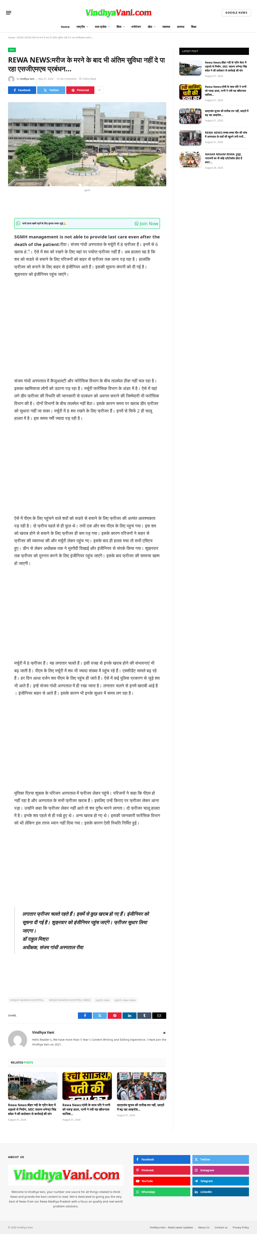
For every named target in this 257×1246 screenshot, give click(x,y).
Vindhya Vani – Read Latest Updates (171, 1227)
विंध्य (119, 27)
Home (65, 27)
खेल (150, 27)
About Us (203, 1227)
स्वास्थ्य (166, 27)
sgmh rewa (103, 1000)
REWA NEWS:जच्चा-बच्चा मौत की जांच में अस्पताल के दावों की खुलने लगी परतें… (226, 134)
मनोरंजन (136, 27)
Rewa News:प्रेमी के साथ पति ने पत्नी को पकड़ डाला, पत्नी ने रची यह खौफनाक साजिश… (86, 1109)
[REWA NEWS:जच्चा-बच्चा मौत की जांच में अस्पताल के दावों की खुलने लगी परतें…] (190, 137)
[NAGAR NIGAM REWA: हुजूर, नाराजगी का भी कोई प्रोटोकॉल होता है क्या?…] (190, 159)
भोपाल (12, 49)
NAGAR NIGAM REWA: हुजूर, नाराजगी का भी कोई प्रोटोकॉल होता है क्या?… (223, 158)
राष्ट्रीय (80, 27)
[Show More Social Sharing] (99, 90)
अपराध (180, 27)
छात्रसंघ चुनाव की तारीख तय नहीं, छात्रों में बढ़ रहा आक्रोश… (140, 1107)
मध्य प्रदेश (100, 27)
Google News (236, 12)
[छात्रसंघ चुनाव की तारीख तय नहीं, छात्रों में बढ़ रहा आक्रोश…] (141, 1086)
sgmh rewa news (125, 1000)
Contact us (221, 1227)
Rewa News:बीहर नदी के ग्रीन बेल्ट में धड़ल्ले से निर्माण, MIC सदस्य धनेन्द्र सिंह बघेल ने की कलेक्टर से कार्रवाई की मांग (32, 1109)
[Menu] (8, 12)
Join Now (148, 223)
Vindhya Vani (27, 79)
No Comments (68, 79)
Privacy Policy (241, 1227)
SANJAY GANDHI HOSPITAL (27, 1000)
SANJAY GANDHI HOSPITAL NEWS (70, 1000)
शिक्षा (193, 27)
